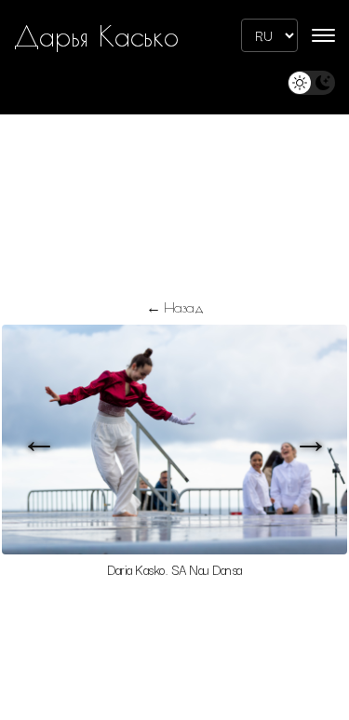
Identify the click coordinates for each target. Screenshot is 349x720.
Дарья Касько (96, 36)
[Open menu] (323, 35)
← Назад (175, 307)
